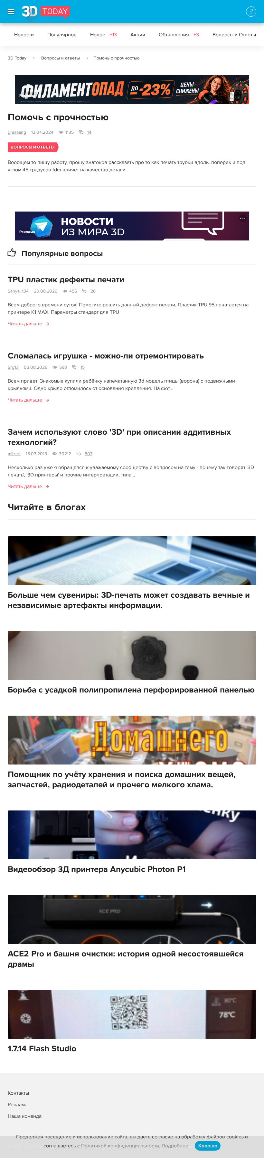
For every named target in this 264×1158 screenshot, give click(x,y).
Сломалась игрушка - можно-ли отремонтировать (106, 356)
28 (93, 291)
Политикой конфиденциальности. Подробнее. (135, 1146)
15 (82, 367)
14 (89, 132)
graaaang (17, 132)
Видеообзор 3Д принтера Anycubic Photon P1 (97, 869)
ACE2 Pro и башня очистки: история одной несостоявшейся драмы (126, 959)
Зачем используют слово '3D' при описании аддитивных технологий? (119, 437)
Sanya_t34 (18, 291)
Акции (137, 35)
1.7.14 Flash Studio (42, 1049)
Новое (103, 35)
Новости (24, 35)
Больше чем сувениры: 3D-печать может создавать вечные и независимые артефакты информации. (129, 600)
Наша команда (25, 1116)
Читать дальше (25, 324)
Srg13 (13, 367)
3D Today (17, 58)
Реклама (27, 95)
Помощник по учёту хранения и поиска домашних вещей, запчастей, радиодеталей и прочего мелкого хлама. (122, 779)
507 (88, 454)
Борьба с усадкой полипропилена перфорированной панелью (131, 690)
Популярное (62, 35)
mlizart (14, 454)
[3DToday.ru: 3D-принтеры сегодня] (46, 14)
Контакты (18, 1093)
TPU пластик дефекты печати (66, 280)
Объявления (179, 35)
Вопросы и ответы (60, 58)
